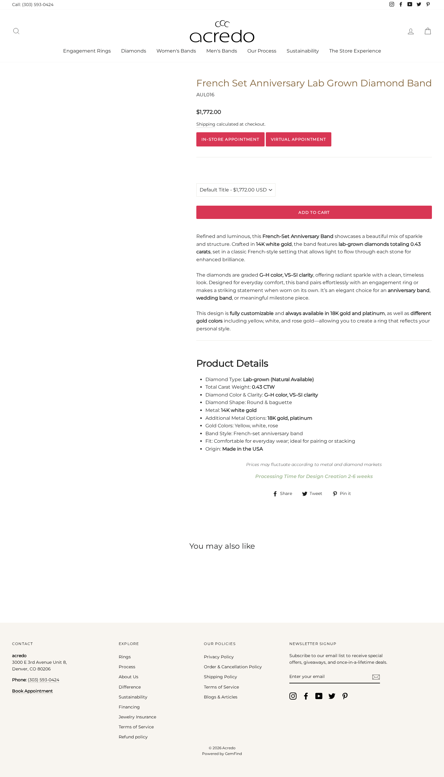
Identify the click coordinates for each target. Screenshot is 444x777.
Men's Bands (221, 51)
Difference (130, 687)
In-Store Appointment (230, 139)
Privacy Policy (219, 656)
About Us (128, 676)
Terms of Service (136, 726)
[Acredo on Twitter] (332, 696)
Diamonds (133, 51)
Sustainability (303, 51)
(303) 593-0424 (43, 679)
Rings (125, 656)
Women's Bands (176, 51)
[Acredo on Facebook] (306, 696)
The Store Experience (355, 51)
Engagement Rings (87, 51)
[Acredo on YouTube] (319, 696)
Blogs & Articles (220, 697)
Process (127, 666)
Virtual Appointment (298, 139)
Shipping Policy (220, 676)
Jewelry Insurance (137, 716)
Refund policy (133, 736)
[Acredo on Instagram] (293, 696)
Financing (129, 707)
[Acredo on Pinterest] (345, 696)
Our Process (261, 51)
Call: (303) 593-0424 (32, 4)
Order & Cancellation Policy (233, 666)
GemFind (233, 753)
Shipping (205, 124)
